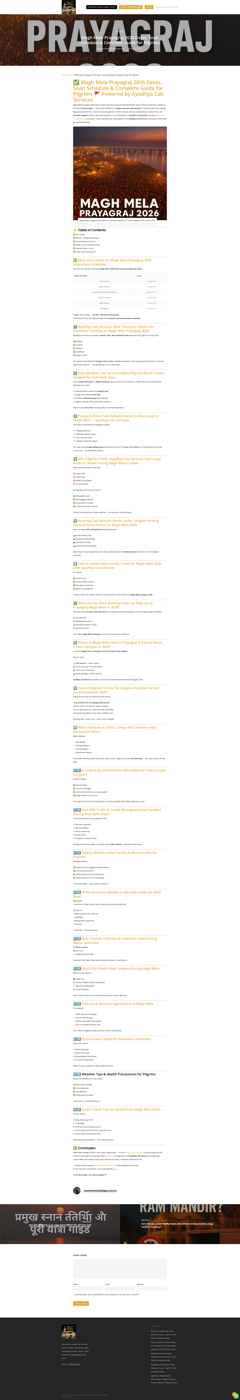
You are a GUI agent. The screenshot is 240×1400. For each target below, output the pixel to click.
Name (76, 1284)
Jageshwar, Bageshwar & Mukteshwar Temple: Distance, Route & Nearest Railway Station (164, 1379)
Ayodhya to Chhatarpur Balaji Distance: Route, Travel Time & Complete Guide (163, 1368)
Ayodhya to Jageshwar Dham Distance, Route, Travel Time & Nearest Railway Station (163, 1334)
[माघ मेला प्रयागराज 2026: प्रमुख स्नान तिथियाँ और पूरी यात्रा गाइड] (60, 1224)
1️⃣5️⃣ (115, 940)
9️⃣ (116, 690)
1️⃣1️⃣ (119, 772)
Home (64, 75)
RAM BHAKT (120, 31)
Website (140, 1284)
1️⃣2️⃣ (117, 812)
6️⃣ (117, 565)
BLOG (70, 75)
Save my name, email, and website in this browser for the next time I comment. (107, 1294)
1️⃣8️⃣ (112, 1039)
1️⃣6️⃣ (116, 968)
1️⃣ (113, 328)
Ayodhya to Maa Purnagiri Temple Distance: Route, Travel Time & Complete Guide (163, 1356)
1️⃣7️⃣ (113, 1004)
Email (108, 1284)
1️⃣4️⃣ (117, 894)
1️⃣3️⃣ (115, 854)
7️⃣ (113, 605)
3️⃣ (116, 418)
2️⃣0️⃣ (117, 1109)
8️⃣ (117, 644)
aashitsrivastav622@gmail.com (111, 49)
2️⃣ (119, 375)
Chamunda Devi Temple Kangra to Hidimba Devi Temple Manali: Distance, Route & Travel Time (164, 1345)
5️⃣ (116, 523)
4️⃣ (117, 461)
